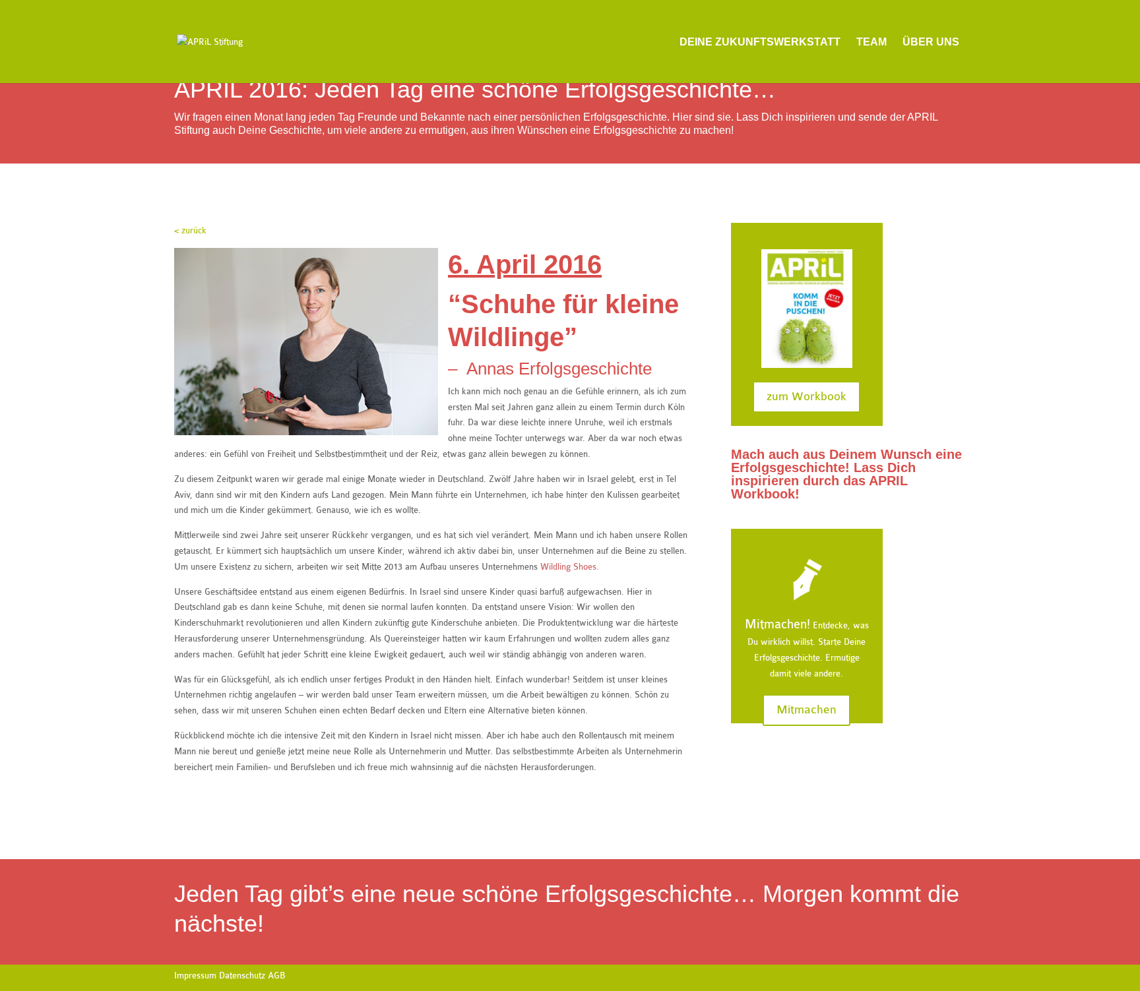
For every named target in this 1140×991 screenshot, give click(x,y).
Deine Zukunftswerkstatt (760, 41)
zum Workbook (806, 397)
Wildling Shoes (568, 567)
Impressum (195, 975)
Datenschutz (242, 975)
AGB (276, 975)
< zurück (190, 230)
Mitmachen (806, 710)
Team (871, 41)
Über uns (930, 41)
